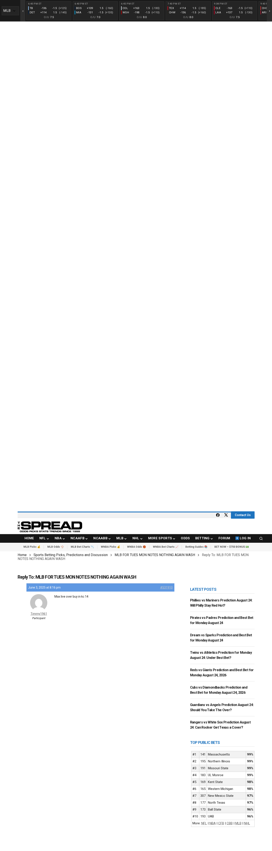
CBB (230, 823)
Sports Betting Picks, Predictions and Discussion (71, 555)
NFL (204, 823)
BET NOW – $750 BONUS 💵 (231, 546)
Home (22, 555)
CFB (221, 823)
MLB (238, 823)
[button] (261, 538)
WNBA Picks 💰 (110, 546)
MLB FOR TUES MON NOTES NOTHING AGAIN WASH (155, 555)
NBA (212, 823)
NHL (247, 823)
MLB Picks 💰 (31, 546)
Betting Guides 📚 (196, 546)
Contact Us (243, 515)
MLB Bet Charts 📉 (82, 546)
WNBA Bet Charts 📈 (165, 546)
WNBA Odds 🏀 (136, 546)
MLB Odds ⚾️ (55, 546)
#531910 (166, 587)
